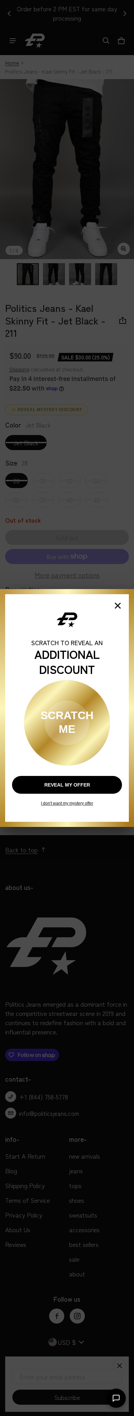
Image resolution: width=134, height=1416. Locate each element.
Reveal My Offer (67, 785)
